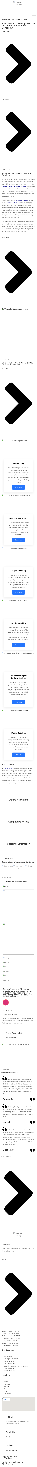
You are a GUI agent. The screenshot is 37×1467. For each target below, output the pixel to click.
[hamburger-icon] (34, 14)
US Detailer (7, 1458)
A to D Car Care (8, 768)
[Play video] (6, 1002)
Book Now (18, 487)
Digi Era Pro (7, 1464)
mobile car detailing (21, 200)
